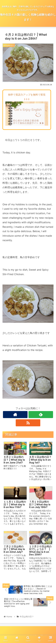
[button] (50, 405)
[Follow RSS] (28, 422)
